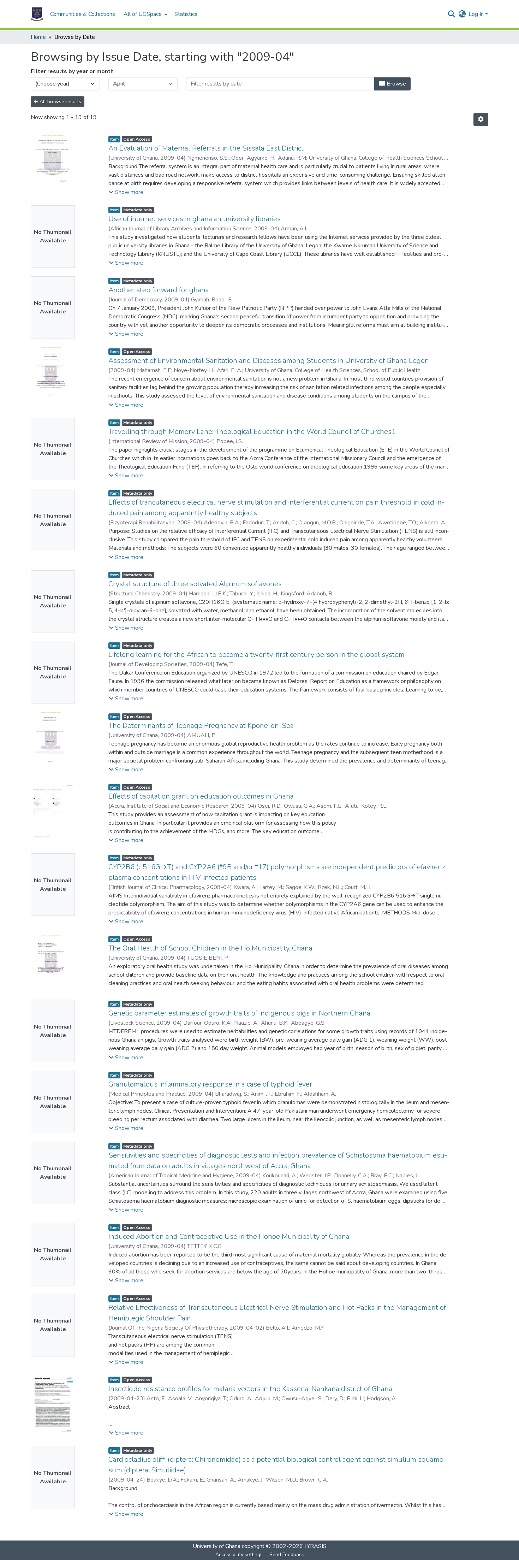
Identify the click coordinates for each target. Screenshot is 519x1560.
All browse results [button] (59, 101)
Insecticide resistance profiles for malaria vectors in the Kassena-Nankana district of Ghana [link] (250, 1389)
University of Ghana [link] (216, 1546)
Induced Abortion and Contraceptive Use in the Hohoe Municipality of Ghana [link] (229, 1236)
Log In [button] (477, 14)
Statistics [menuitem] (185, 14)
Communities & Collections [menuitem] (82, 14)
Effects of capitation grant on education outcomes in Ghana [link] (201, 796)
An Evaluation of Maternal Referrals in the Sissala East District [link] (206, 148)
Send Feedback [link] (286, 1554)
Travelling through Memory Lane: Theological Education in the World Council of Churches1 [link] (252, 431)
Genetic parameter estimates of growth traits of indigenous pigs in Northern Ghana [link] (239, 1013)
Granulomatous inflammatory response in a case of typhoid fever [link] (210, 1084)
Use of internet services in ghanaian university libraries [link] (194, 219)
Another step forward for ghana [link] (158, 290)
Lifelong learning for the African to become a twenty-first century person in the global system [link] (256, 654)
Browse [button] (395, 84)
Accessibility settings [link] (239, 1554)
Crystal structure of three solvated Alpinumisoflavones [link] (195, 584)
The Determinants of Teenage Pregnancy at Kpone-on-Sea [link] (201, 725)
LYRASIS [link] (315, 1546)
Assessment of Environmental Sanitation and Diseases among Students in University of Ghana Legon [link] (268, 360)
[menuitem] (144, 14)
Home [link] (38, 37)
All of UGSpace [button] (143, 14)
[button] (37, 14)
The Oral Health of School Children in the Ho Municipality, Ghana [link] (210, 948)
